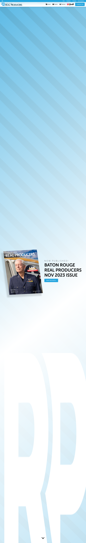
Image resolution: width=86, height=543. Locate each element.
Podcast (74, 1)
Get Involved (81, 1)
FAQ (64, 1)
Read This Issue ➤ (51, 280)
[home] (11, 4)
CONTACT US (80, 4)
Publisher (69, 1)
